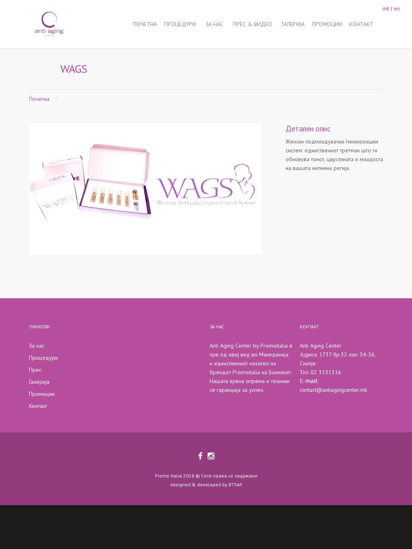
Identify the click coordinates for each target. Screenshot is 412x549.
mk (386, 8)
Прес (35, 369)
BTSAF (235, 484)
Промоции (42, 393)
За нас (36, 345)
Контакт (38, 406)
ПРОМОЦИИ (327, 24)
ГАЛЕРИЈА (293, 24)
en (397, 8)
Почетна (39, 98)
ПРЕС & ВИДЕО (252, 24)
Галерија (39, 381)
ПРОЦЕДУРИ (180, 24)
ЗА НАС (214, 24)
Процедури (43, 357)
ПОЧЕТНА (145, 24)
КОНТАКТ (361, 24)
